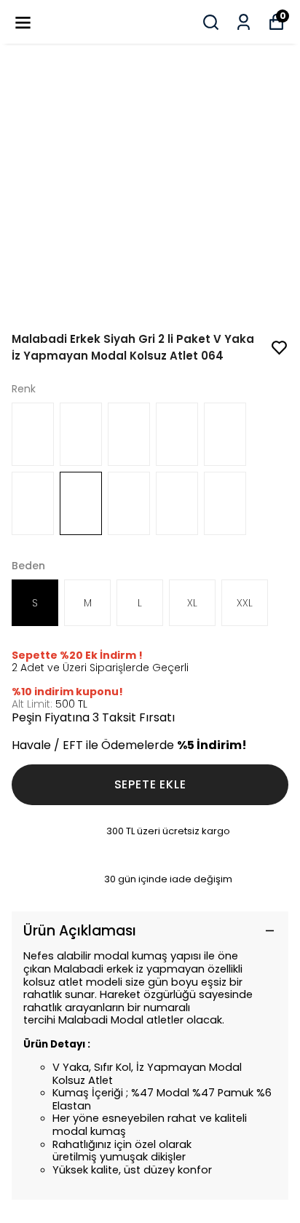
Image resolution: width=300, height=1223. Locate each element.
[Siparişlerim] (243, 22)
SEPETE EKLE (150, 784)
